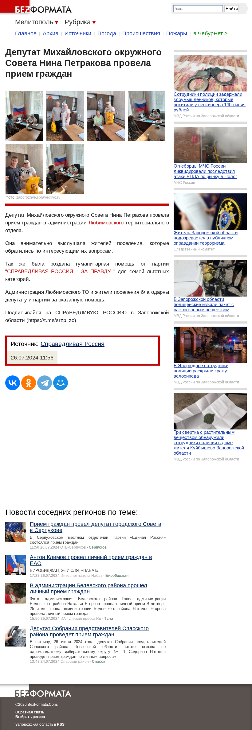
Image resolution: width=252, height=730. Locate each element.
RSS (61, 724)
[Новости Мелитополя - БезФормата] (37, 7)
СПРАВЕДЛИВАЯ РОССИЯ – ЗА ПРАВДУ (59, 271)
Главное (26, 33)
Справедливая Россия (72, 343)
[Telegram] (44, 382)
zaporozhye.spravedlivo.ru (38, 197)
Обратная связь (29, 712)
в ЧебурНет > (210, 33)
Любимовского (106, 223)
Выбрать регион (30, 717)
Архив (50, 33)
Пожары (176, 33)
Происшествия (141, 33)
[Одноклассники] (28, 382)
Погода (106, 33)
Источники (78, 33)
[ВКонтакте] (12, 382)
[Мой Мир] (60, 382)
